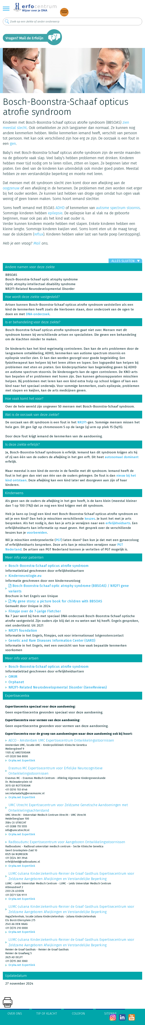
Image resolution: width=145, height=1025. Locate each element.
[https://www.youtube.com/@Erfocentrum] (131, 1017)
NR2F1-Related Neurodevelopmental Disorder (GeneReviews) (57, 687)
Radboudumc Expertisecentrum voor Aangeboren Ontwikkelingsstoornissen (66, 842)
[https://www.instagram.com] (113, 1017)
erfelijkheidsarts (118, 523)
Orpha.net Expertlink (21, 760)
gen (13, 143)
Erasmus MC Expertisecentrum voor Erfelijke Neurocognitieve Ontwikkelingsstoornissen (55, 771)
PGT (58, 540)
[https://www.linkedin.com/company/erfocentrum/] (122, 1017)
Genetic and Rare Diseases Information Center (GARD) (51, 640)
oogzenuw (11, 188)
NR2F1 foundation (22, 630)
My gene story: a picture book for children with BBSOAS (57, 601)
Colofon (78, 1014)
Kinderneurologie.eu (25, 576)
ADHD (60, 207)
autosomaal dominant (122, 457)
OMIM (12, 677)
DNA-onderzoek (37, 314)
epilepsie (55, 213)
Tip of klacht (46, 1014)
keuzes (90, 519)
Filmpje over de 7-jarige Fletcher (34, 611)
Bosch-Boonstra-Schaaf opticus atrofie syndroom (48, 566)
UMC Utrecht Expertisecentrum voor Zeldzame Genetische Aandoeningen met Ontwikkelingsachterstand (68, 807)
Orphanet (16, 682)
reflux (38, 234)
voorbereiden (37, 533)
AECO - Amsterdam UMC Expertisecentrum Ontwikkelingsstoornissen (61, 740)
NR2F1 (81, 422)
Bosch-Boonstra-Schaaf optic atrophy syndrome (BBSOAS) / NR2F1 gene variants (68, 588)
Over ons (15, 1014)
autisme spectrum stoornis (118, 207)
